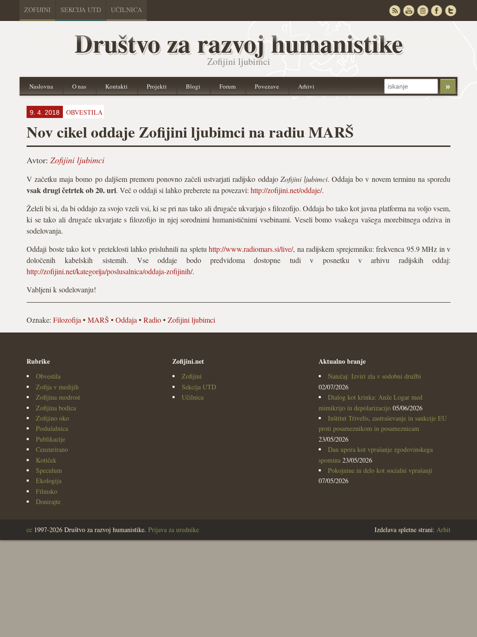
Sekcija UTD (81, 9)
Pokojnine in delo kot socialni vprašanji (380, 470)
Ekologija (48, 480)
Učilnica (126, 9)
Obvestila (48, 376)
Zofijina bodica (56, 407)
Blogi (193, 86)
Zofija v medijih (57, 386)
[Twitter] (450, 10)
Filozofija (67, 320)
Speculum (49, 470)
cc (29, 529)
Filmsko (46, 491)
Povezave (267, 86)
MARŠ (98, 320)
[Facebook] (436, 10)
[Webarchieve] (422, 10)
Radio (152, 320)
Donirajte (48, 501)
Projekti (157, 86)
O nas (79, 86)
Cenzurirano (52, 449)
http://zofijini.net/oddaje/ (286, 190)
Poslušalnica (52, 428)
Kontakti (116, 86)
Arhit (443, 529)
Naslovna (41, 86)
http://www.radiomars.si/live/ (251, 249)
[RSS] (395, 10)
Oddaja (126, 320)
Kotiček (46, 460)
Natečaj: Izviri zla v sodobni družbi (374, 376)
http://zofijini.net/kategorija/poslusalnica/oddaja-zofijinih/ (109, 271)
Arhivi (306, 86)
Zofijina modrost (58, 397)
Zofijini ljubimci (77, 160)
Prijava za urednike (173, 529)
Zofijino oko (52, 418)
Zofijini (37, 9)
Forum (227, 86)
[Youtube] (409, 10)
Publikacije (50, 439)
